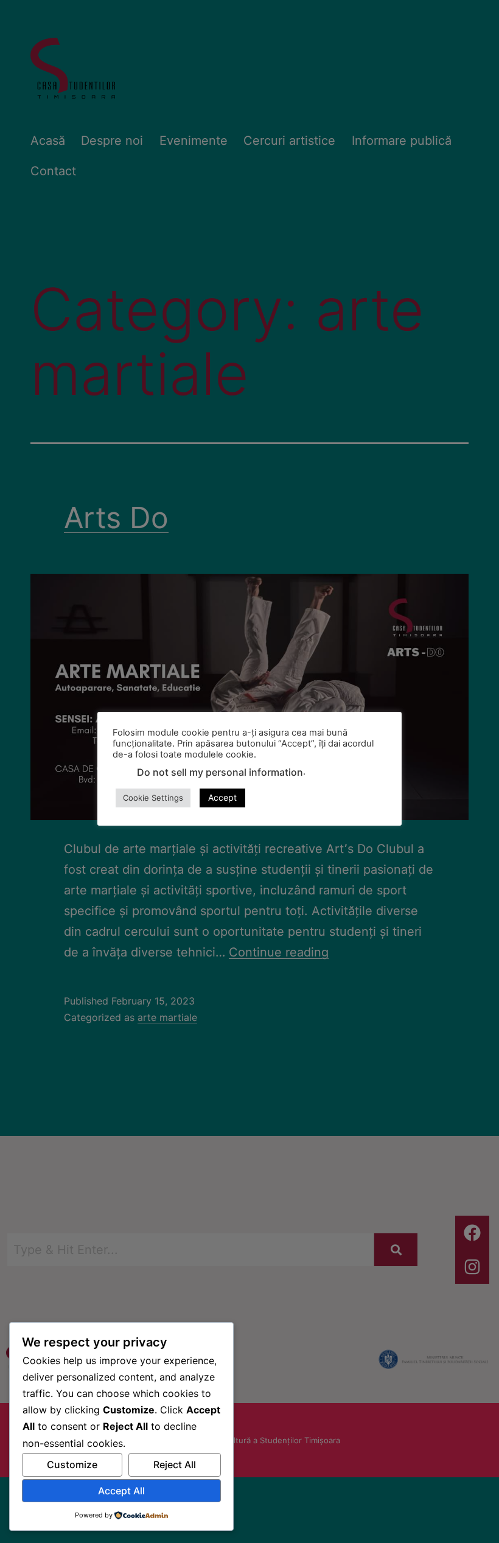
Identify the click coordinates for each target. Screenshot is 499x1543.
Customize (72, 1464)
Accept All (121, 1491)
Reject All (174, 1464)
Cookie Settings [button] (153, 798)
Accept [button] (222, 797)
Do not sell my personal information (220, 772)
